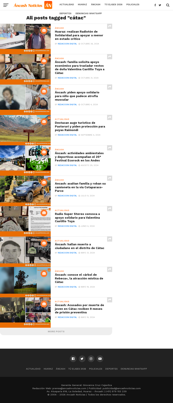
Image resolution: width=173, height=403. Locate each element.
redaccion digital (67, 44)
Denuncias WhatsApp (89, 13)
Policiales (132, 4)
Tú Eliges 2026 (113, 4)
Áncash (95, 4)
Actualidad (66, 4)
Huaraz (82, 4)
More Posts (56, 331)
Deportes (65, 13)
